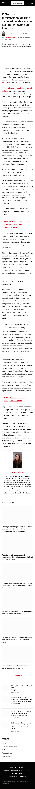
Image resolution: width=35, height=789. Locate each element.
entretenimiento (9, 37)
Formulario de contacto (9, 747)
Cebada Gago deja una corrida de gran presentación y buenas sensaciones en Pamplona (17, 585)
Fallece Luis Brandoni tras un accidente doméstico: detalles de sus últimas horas (17, 640)
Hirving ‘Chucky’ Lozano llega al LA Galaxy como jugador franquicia (21, 688)
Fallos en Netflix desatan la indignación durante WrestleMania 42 (17, 613)
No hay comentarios (24, 37)
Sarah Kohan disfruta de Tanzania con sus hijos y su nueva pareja (17, 667)
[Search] (32, 3)
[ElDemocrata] (17, 3)
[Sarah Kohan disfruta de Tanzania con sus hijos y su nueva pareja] (17, 654)
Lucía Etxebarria (12, 34)
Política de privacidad (9, 750)
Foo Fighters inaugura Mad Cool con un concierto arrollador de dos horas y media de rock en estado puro (17, 529)
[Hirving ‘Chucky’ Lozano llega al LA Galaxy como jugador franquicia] (5, 688)
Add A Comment (17, 676)
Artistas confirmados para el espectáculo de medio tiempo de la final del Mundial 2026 (17, 557)
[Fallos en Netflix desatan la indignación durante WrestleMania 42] (17, 600)
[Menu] (3, 3)
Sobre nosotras (7, 756)
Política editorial (7, 753)
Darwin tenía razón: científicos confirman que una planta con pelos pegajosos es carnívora (21, 713)
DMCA (4, 743)
